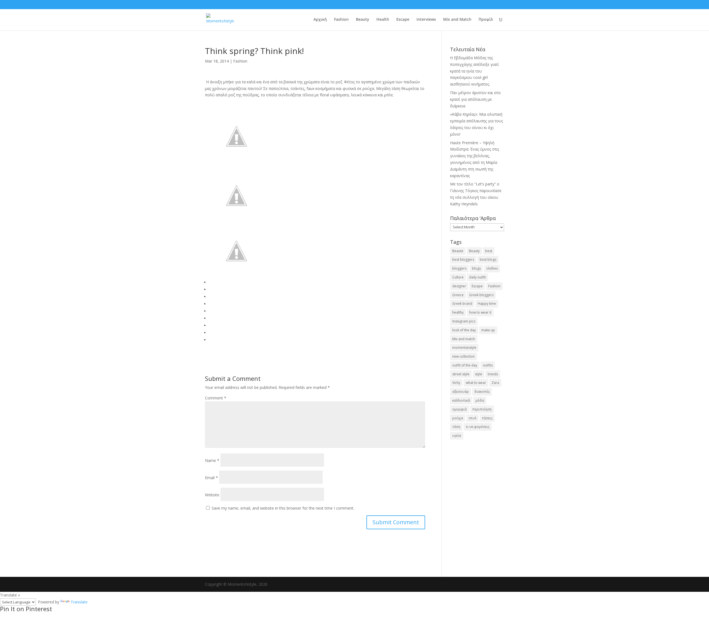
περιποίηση (482, 409)
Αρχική (320, 19)
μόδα (480, 400)
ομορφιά (459, 409)
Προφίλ (486, 19)
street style (460, 374)
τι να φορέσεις (477, 426)
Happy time (487, 303)
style (478, 374)
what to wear (476, 382)
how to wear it (480, 312)
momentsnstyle (464, 347)
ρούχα (457, 418)
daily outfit (477, 277)
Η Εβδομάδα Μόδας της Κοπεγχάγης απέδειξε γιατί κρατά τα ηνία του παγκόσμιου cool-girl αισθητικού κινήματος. (474, 71)
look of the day (464, 330)
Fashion (341, 19)
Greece (458, 295)
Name (212, 460)
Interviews (426, 19)
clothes (492, 268)
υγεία (456, 435)
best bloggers (463, 259)
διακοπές (482, 391)
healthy (458, 312)
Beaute (457, 251)
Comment (215, 398)
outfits (488, 365)
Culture (458, 277)
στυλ (472, 418)
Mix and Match (457, 19)
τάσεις (487, 418)
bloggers (459, 268)
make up (488, 330)
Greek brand (462, 303)
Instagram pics (463, 321)
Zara (495, 382)
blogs (476, 268)
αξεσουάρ (460, 391)
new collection (463, 356)
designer (459, 286)
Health (382, 19)
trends (493, 374)
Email (211, 477)
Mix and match (463, 339)
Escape (402, 19)
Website (212, 494)
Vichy (456, 382)
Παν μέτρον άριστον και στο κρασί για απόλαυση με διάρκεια (475, 99)
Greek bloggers (481, 295)
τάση (456, 426)
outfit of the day (464, 365)
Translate (79, 602)
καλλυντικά (461, 400)
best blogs (488, 259)
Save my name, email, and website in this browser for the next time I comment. (283, 508)
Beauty (362, 19)
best (488, 251)
